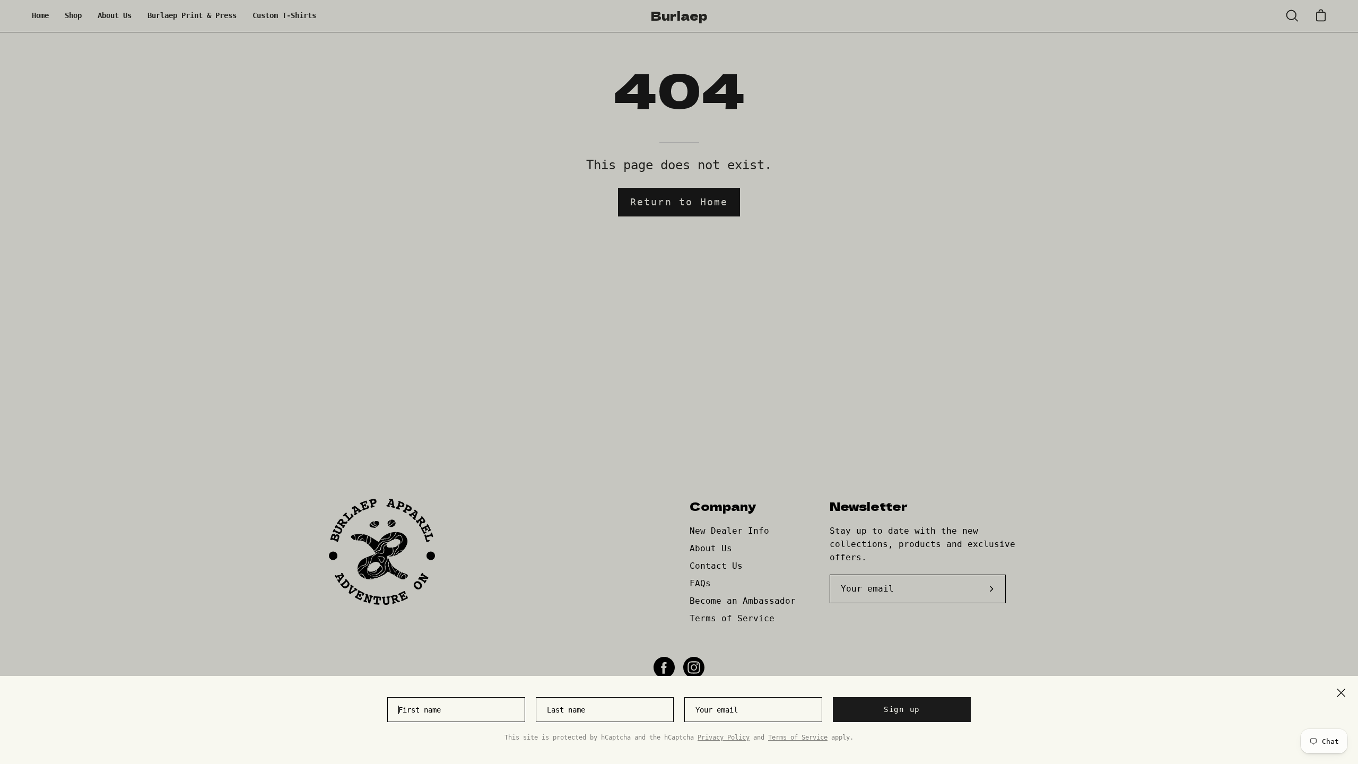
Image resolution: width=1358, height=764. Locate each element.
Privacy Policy (724, 737)
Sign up (902, 709)
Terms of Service (798, 737)
